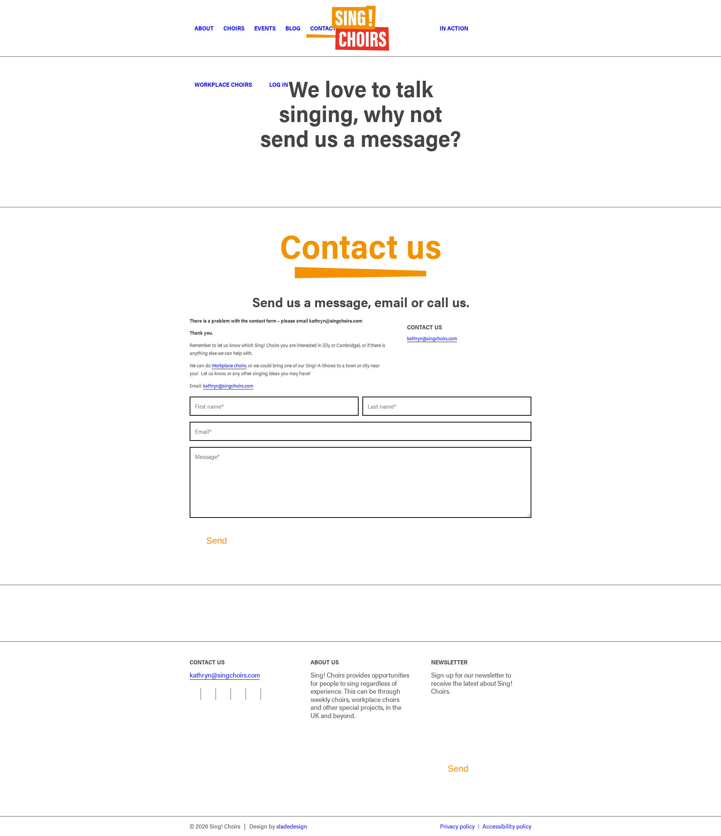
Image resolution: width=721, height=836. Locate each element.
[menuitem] (204, 28)
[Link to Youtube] (240, 694)
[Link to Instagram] (225, 694)
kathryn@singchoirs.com (228, 385)
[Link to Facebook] (195, 694)
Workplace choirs (229, 365)
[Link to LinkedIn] (210, 694)
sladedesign (291, 826)
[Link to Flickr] (255, 694)
